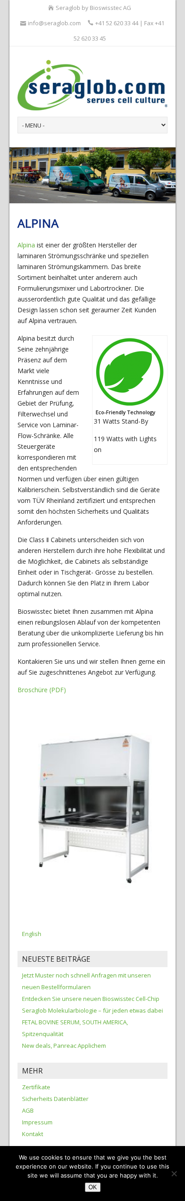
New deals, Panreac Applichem (64, 1045)
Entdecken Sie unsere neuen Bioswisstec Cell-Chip (90, 999)
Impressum (37, 1122)
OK (92, 1187)
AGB (28, 1110)
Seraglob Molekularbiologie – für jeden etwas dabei (92, 1010)
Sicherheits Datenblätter (55, 1099)
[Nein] (173, 1173)
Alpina (26, 245)
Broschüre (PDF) (42, 689)
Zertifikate (36, 1087)
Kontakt (32, 1134)
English (31, 934)
